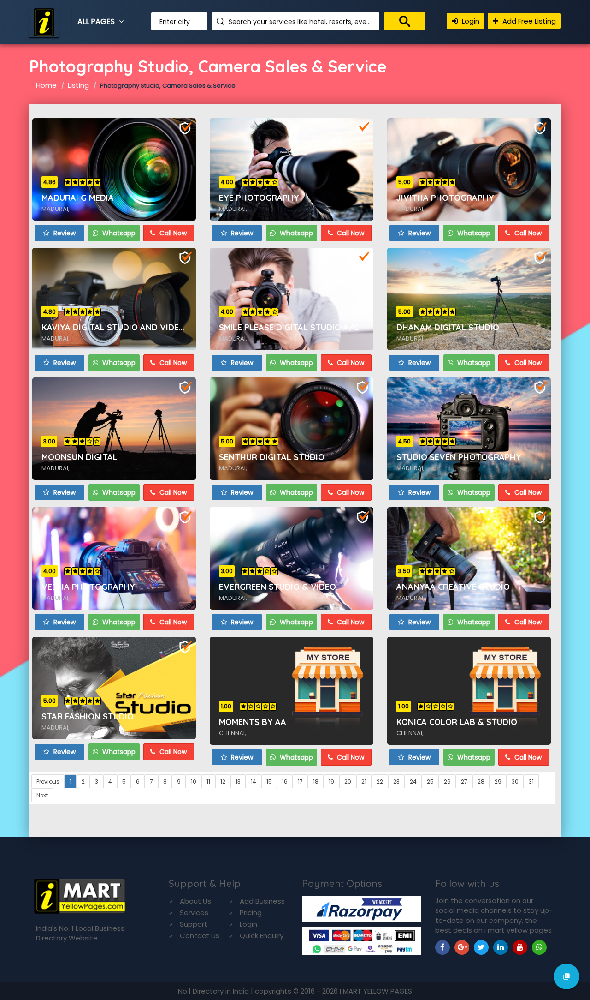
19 (331, 781)
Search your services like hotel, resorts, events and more (300, 21)
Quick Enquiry (261, 935)
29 (498, 781)
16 (285, 781)
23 (396, 781)
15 (269, 781)
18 (316, 781)
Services (194, 912)
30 (515, 781)
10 (193, 781)
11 (208, 781)
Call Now (172, 233)
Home (46, 85)
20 (347, 781)
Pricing (251, 912)
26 (447, 781)
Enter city (174, 21)
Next (42, 795)
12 (222, 781)
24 (413, 781)
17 (300, 781)
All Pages (97, 21)
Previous (47, 781)
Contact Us (199, 935)
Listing (78, 85)
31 (531, 781)
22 (380, 781)
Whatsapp (118, 233)
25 (430, 781)
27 (464, 781)
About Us (195, 901)
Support (193, 924)
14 (253, 781)
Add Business (262, 901)
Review (64, 233)
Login (469, 21)
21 (363, 781)
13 (238, 781)
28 (481, 781)
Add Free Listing (528, 21)
